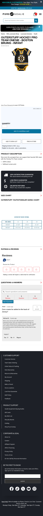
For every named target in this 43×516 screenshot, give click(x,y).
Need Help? (5, 501)
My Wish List (8, 416)
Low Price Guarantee (11, 391)
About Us (7, 437)
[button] (37, 308)
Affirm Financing (9, 448)
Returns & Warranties (11, 373)
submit (22, 481)
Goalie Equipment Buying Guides (14, 409)
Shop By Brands (9, 420)
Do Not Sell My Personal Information (15, 458)
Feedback (7, 399)
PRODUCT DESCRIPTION (11, 154)
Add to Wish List (11, 141)
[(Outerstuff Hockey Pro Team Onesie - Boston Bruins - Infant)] (22, 59)
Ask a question (8, 301)
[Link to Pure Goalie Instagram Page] (34, 491)
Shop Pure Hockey (10, 427)
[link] (6, 287)
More (18, 146)
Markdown (22, 8)
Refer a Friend (9, 384)
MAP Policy (8, 395)
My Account (8, 377)
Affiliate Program (10, 444)
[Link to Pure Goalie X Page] (23, 491)
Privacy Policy (9, 451)
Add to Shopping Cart (21, 131)
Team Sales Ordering (11, 363)
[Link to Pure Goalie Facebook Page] (12, 491)
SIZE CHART (6, 195)
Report (19, 337)
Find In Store (31, 141)
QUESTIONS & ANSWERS (11, 282)
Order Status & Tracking (12, 366)
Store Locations (9, 388)
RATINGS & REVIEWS (10, 249)
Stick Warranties (9, 370)
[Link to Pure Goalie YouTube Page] (29, 491)
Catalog (7, 423)
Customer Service (10, 359)
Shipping (7, 381)
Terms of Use (8, 455)
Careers (7, 440)
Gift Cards (7, 412)
